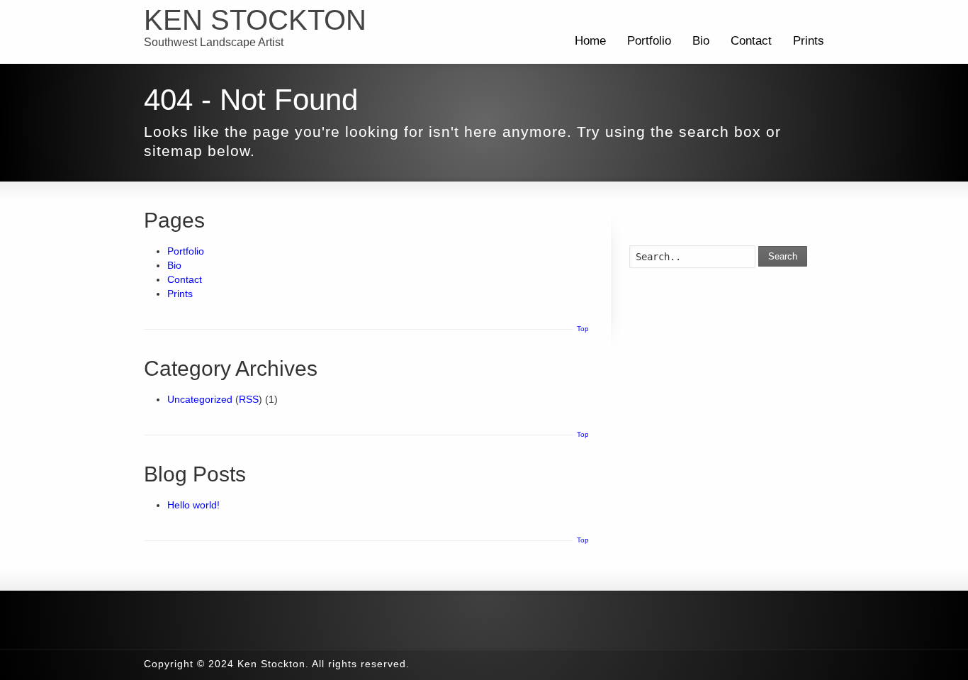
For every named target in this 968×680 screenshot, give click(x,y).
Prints (808, 41)
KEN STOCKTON (255, 19)
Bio (700, 41)
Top (583, 329)
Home (590, 41)
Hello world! (193, 505)
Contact (751, 41)
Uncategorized (199, 399)
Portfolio (649, 41)
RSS (249, 399)
